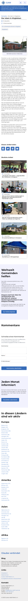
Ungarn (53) (4, 473)
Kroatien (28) (4, 444)
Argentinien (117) (5, 483)
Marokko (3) (4, 540)
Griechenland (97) (6, 438)
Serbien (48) (4, 462)
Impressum (4, 573)
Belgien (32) (4, 427)
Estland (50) (4, 432)
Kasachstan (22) (5, 519)
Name (3, 355)
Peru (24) (3, 496)
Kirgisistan (5, 29)
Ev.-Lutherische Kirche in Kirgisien (11, 26)
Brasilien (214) (5, 487)
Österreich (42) (5, 451)
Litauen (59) (4, 447)
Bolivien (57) (4, 485)
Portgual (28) (4, 455)
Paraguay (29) (5, 494)
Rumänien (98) (5, 457)
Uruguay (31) (4, 498)
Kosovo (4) (4, 442)
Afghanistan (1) (5, 510)
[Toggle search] (25, 2)
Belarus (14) (4, 425)
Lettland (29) (4, 445)
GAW (8, 2)
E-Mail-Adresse (5, 361)
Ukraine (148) (4, 471)
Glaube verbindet (10, 553)
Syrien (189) (4, 526)
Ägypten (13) (4, 538)
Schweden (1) (5, 460)
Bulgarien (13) (5, 429)
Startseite (4, 16)
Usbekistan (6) (5, 528)
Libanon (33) (4, 523)
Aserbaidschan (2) (6, 513)
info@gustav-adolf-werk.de (12, 590)
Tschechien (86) (5, 470)
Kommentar (4, 346)
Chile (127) (4, 489)
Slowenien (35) (5, 466)
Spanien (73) (4, 468)
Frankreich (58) (5, 434)
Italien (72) (4, 440)
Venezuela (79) (5, 500)
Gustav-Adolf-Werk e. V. (7, 576)
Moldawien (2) (5, 449)
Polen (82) (4, 453)
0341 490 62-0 (9, 591)
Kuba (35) (3, 492)
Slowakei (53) (4, 464)
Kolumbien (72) (5, 491)
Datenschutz (4, 575)
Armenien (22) (5, 512)
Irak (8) (3, 517)
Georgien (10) (4, 436)
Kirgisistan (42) (5, 521)
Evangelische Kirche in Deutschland (11, 578)
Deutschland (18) (5, 431)
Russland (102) (5, 458)
